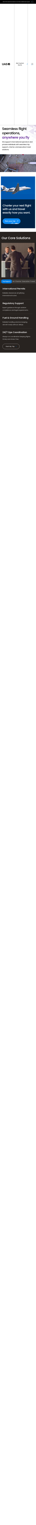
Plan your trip (10, 221)
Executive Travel (28, 281)
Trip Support (6, 281)
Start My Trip (10, 346)
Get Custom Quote (20, 64)
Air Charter (17, 281)
